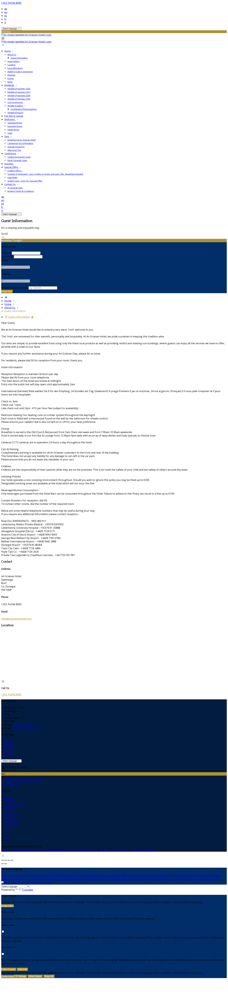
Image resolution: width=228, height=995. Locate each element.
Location (11, 64)
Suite (9, 133)
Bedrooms (10, 119)
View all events (9, 784)
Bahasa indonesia (11, 879)
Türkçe (65, 879)
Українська (82, 879)
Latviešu (115, 875)
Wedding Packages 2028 (18, 95)
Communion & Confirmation (20, 143)
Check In (6, 253)
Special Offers (11, 167)
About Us (11, 54)
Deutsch (9, 741)
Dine (7, 136)
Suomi (87, 875)
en (5, 12)
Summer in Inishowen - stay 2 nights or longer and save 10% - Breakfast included (45, 174)
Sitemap (105, 850)
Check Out (7, 256)
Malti (158, 875)
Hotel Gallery (13, 61)
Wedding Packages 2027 (18, 92)
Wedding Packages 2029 (18, 99)
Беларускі (181, 875)
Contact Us (10, 184)
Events (10, 78)
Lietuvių (105, 875)
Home (7, 51)
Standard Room (14, 122)
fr (5, 19)
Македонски (128, 875)
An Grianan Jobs (15, 187)
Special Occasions (16, 146)
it (5, 22)
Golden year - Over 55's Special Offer (24, 180)
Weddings (9, 85)
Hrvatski (215, 875)
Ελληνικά (63, 875)
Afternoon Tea (14, 150)
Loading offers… (15, 170)
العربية (79, 875)
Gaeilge (95, 875)
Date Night (12, 177)
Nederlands (54, 879)
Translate (27, 889)
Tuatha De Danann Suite (19, 157)
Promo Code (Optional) (14, 287)
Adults (5, 260)
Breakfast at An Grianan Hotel (21, 140)
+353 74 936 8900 (11, 3)
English (8, 744)
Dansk (54, 875)
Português (111, 879)
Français (9, 751)
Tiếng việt (132, 879)
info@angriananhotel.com (16, 618)
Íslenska (34, 879)
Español (9, 748)
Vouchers (9, 163)
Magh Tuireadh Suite (17, 160)
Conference (10, 153)
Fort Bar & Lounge (13, 115)
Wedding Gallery (15, 105)
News (10, 81)
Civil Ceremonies (15, 102)
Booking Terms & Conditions (20, 191)
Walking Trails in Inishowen (20, 71)
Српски (173, 879)
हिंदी (198, 875)
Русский (143, 879)
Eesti (72, 875)
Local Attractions (15, 68)
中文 (216, 879)
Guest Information (19, 58)
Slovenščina (194, 879)
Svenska (163, 879)
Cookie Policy (119, 850)
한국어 (101, 879)
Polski (121, 879)
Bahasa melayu (145, 875)
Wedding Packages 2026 (18, 88)
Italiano (8, 754)
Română (153, 879)
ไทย (72, 879)
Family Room (13, 129)
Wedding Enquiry (15, 112)
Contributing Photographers (24, 109)
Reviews (11, 75)
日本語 (93, 879)
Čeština (191, 875)
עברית (25, 879)
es (5, 15)
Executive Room (14, 126)
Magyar (205, 875)
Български (168, 875)
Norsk (43, 879)
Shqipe (182, 879)
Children (6, 274)
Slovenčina (207, 879)
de (5, 9)
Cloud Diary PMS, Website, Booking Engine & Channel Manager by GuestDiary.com (49, 850)
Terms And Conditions (143, 850)
